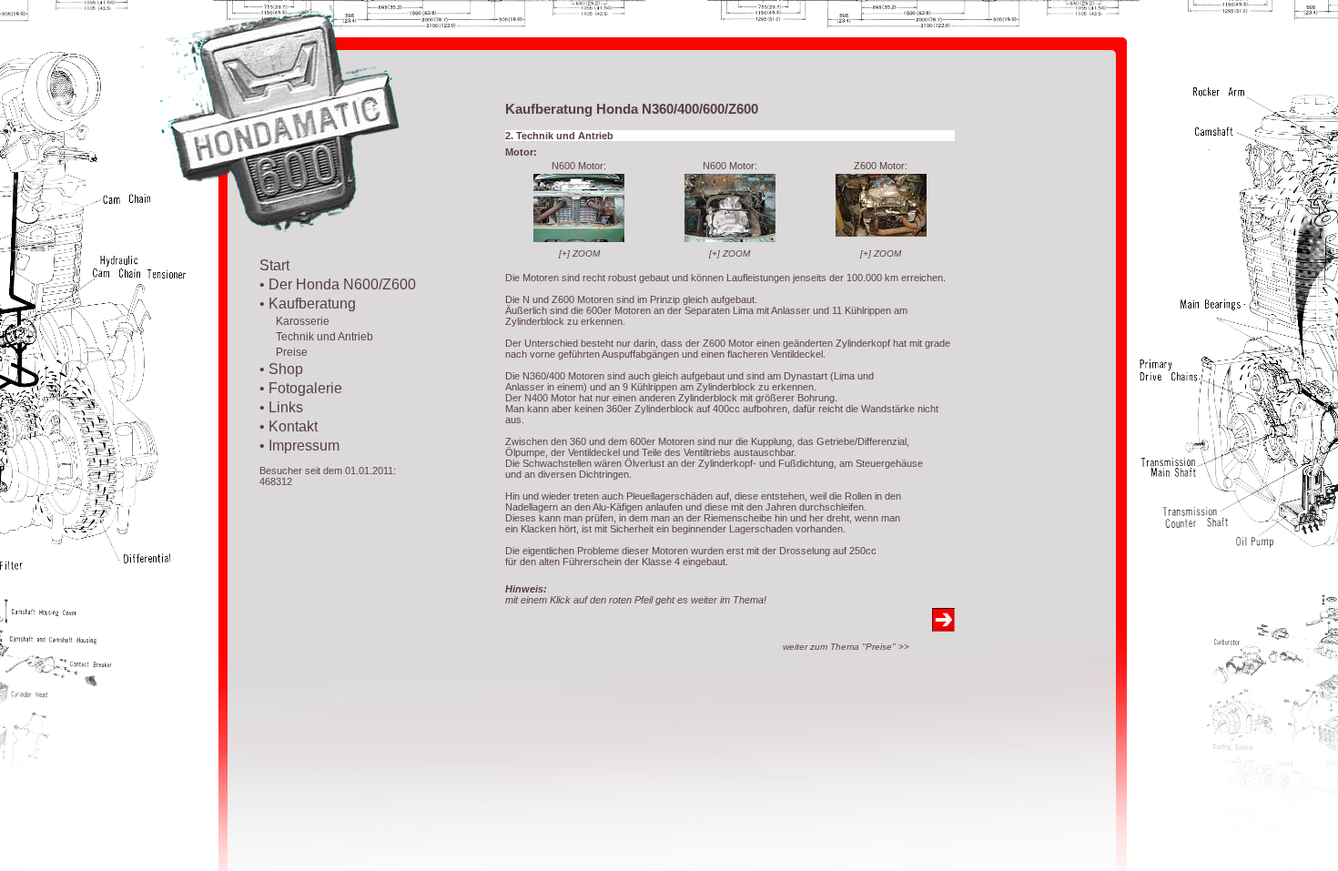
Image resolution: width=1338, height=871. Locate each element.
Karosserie (294, 321)
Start (274, 265)
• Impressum (299, 445)
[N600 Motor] (578, 238)
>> (846, 647)
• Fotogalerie (300, 388)
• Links (281, 407)
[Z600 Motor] (881, 233)
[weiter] (943, 626)
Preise (283, 352)
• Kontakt (288, 426)
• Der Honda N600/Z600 (337, 284)
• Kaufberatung (307, 303)
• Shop (281, 369)
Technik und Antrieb (316, 336)
